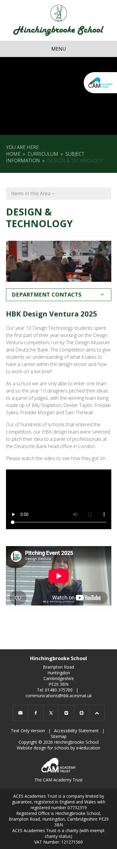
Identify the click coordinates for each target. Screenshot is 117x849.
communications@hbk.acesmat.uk (59, 695)
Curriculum (43, 154)
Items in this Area (31, 193)
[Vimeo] (66, 712)
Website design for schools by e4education (58, 748)
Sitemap (59, 736)
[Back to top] (96, 712)
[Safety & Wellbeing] (81, 712)
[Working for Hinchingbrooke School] (20, 712)
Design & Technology (75, 160)
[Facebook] (35, 712)
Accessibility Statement (76, 730)
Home (13, 154)
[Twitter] (51, 712)
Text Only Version (28, 730)
